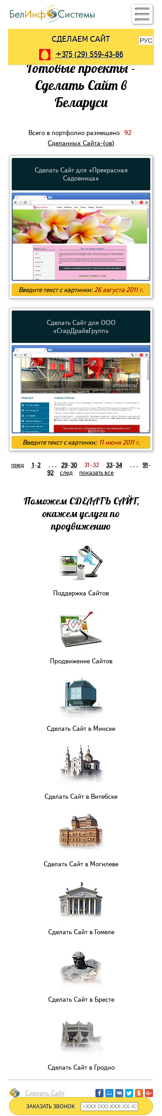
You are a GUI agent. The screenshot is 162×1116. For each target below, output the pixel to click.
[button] (142, 14)
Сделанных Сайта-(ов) (81, 143)
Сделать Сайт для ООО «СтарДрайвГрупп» (81, 327)
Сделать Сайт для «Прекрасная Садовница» (81, 174)
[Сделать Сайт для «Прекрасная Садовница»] (81, 279)
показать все (96, 473)
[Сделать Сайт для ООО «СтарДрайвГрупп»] (81, 432)
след (66, 473)
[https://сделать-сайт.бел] (52, 22)
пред (17, 465)
